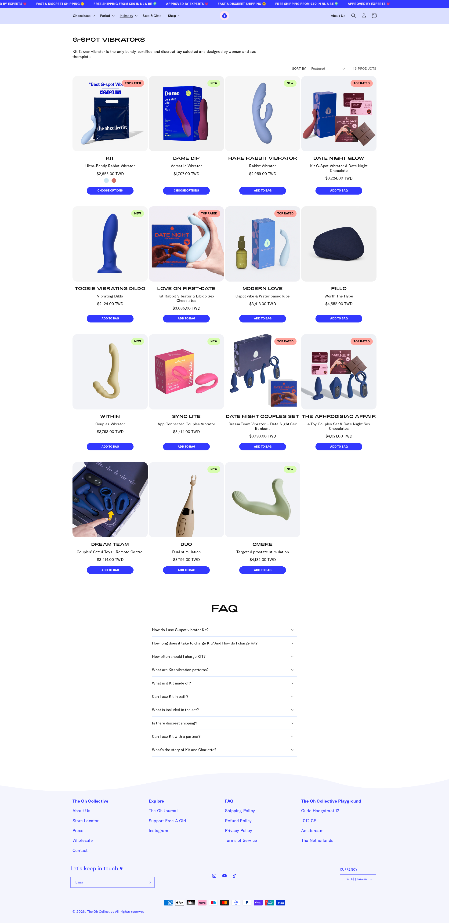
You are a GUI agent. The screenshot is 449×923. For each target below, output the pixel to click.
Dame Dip (186, 158)
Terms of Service (241, 840)
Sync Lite (186, 416)
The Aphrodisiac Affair (339, 416)
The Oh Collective (100, 911)
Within (110, 416)
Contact (79, 850)
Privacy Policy (238, 830)
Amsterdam (312, 830)
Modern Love (263, 288)
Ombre (263, 544)
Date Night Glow (338, 158)
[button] (83, 16)
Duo (186, 544)
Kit (110, 158)
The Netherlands (317, 840)
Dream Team (110, 544)
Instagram (158, 830)
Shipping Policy (240, 810)
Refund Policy (238, 820)
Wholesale (82, 840)
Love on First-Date (186, 288)
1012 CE (308, 820)
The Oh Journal (163, 810)
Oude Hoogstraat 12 (320, 810)
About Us (81, 810)
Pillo (339, 288)
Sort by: (299, 68)
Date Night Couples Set (262, 416)
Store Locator (85, 820)
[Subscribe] (149, 882)
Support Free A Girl (167, 820)
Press (77, 830)
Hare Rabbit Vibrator (262, 158)
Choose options (110, 190)
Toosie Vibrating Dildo (110, 288)
